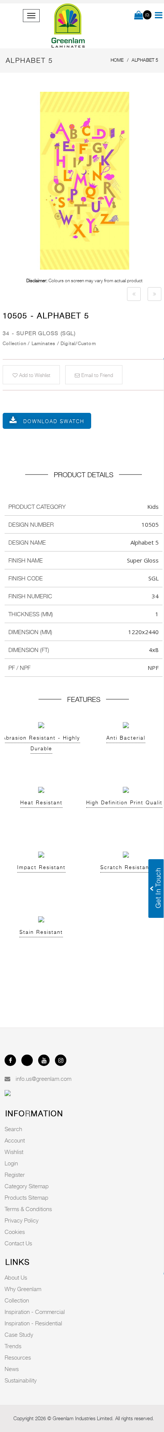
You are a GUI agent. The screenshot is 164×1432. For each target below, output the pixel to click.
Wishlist (14, 1151)
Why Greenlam (23, 1288)
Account (15, 1140)
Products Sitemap (26, 1197)
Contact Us (18, 1243)
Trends (13, 1345)
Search (13, 1128)
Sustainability (21, 1380)
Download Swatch (53, 421)
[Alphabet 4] (134, 294)
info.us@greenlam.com (43, 1078)
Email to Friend (96, 375)
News (12, 1368)
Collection (17, 1300)
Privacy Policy (22, 1220)
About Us (16, 1277)
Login (11, 1163)
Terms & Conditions (28, 1208)
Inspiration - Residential (33, 1323)
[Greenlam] (68, 25)
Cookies (15, 1231)
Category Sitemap (27, 1186)
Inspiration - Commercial (35, 1311)
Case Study (19, 1334)
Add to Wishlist (34, 375)
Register (15, 1174)
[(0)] (138, 15)
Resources (18, 1357)
